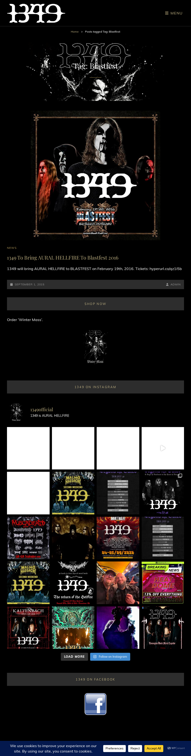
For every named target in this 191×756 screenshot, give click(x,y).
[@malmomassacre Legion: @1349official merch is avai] (163, 448)
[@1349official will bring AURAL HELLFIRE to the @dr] (73, 448)
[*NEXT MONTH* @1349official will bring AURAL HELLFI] (28, 627)
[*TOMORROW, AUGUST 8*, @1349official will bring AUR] (28, 493)
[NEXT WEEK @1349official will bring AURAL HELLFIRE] (163, 493)
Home (75, 31)
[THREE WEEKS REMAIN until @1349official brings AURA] (163, 538)
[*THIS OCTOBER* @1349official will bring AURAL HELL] (73, 627)
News (12, 248)
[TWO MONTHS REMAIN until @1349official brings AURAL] (28, 538)
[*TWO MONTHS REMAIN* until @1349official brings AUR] (163, 627)
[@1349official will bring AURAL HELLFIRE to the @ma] (28, 582)
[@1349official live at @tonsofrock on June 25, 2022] (118, 627)
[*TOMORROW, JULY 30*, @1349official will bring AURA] (118, 493)
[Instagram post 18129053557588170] (73, 582)
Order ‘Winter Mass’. (25, 319)
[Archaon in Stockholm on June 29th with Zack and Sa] (118, 582)
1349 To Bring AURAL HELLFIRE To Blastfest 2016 (62, 257)
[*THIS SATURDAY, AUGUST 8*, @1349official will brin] (73, 493)
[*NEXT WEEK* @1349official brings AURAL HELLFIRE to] (28, 448)
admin (176, 284)
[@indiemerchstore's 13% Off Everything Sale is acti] (163, 582)
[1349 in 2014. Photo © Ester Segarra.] (73, 538)
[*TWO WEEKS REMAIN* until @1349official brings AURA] (118, 448)
